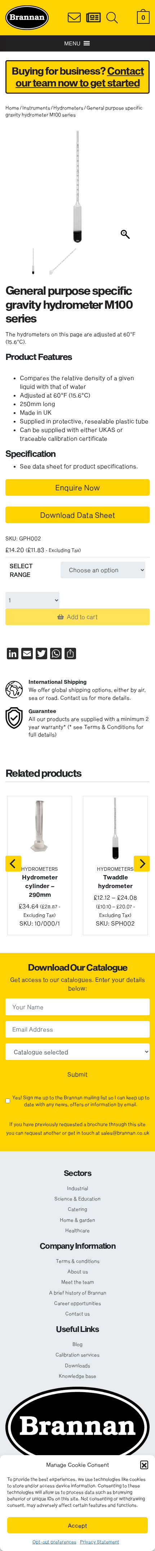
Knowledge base (77, 1376)
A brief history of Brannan (77, 1293)
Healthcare (77, 1230)
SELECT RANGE (21, 570)
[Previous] (13, 864)
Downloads (77, 1365)
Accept (77, 1525)
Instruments (36, 108)
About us (77, 1271)
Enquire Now (77, 487)
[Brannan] (27, 16)
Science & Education (77, 1199)
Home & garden (77, 1220)
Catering (77, 1209)
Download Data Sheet (77, 515)
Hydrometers (68, 108)
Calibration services (77, 1355)
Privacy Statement (99, 1541)
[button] (144, 1464)
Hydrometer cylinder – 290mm (40, 886)
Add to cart (82, 616)
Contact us (77, 1313)
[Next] (142, 864)
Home (12, 108)
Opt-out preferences (54, 1541)
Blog (77, 1344)
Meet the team (77, 1282)
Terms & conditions (77, 1261)
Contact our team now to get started (79, 77)
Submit (77, 1074)
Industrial (77, 1188)
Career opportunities (77, 1303)
